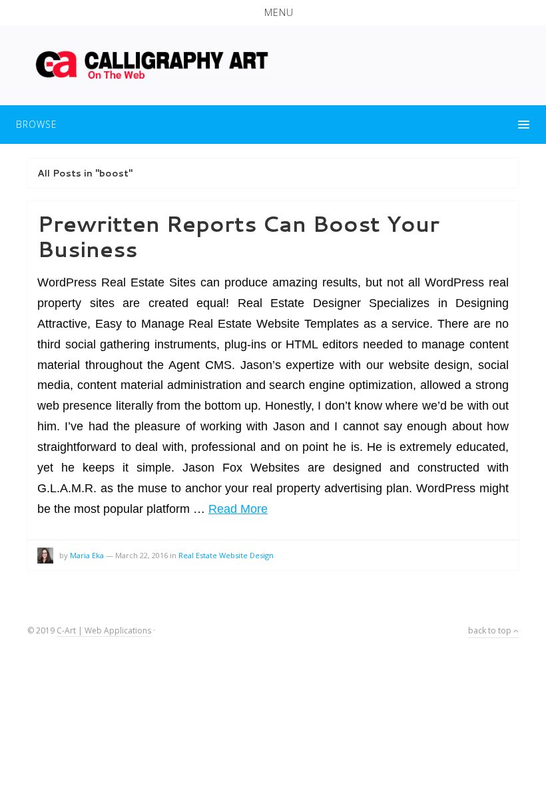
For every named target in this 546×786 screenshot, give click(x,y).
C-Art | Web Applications (104, 630)
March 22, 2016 (141, 555)
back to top (490, 630)
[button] (273, 12)
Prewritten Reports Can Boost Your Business (238, 236)
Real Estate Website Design (226, 555)
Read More (238, 509)
